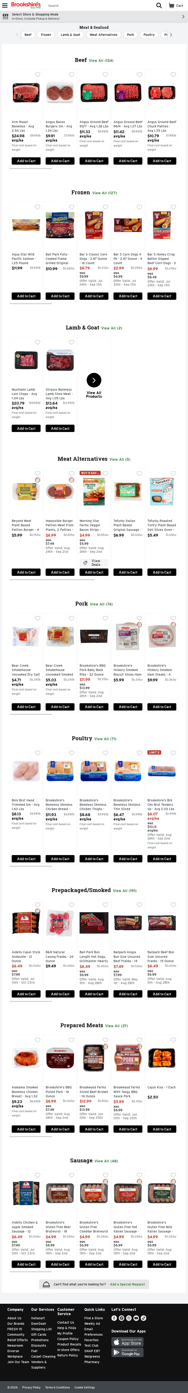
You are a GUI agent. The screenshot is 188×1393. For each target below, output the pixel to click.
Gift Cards (38, 1334)
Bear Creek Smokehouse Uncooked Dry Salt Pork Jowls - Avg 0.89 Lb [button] (26, 670)
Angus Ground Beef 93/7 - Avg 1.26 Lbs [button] (94, 124)
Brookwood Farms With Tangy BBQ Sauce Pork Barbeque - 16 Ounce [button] (127, 1092)
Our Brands (15, 1323)
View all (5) (119, 459)
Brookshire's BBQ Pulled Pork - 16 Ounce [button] (60, 1091)
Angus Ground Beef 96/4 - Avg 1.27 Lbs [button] (127, 124)
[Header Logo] (25, 5)
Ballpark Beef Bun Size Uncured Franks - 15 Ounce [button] (161, 956)
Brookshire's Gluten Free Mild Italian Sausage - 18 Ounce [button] (161, 1227)
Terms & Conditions (57, 1387)
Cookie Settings (85, 1387)
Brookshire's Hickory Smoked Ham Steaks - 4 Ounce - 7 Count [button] (161, 670)
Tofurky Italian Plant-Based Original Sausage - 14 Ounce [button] (127, 525)
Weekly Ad (92, 1323)
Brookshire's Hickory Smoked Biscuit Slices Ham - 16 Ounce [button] (127, 670)
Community (16, 1334)
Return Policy (67, 1355)
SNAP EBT (92, 1351)
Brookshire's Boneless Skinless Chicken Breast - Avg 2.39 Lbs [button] (60, 805)
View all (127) (104, 193)
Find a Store (93, 1318)
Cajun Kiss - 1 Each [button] (161, 1087)
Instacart (38, 1318)
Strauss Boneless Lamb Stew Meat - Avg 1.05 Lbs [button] (60, 394)
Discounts (38, 1345)
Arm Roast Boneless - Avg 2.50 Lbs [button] (26, 126)
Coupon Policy (68, 1339)
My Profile (65, 1333)
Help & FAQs (66, 1328)
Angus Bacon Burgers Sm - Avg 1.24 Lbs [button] (60, 126)
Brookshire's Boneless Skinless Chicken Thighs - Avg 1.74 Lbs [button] (94, 805)
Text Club (91, 1345)
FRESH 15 (14, 1329)
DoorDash (38, 1323)
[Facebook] (114, 1319)
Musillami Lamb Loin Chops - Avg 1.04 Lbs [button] (26, 394)
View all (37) (116, 1026)
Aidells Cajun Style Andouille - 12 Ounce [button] (26, 956)
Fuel (34, 1351)
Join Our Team (18, 1362)
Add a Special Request (127, 1284)
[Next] (170, 34)
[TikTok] (143, 1319)
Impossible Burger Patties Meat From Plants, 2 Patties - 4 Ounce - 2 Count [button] (60, 525)
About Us (14, 1318)
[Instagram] (129, 1319)
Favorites (91, 1340)
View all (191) (125, 891)
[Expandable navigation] (5, 5)
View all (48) (106, 1161)
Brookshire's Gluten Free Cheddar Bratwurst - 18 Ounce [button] (94, 1227)
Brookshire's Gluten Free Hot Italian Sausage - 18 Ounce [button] (127, 1227)
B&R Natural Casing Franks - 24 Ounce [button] (60, 956)
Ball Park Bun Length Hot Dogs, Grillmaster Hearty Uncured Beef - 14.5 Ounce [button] (94, 957)
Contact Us (65, 1322)
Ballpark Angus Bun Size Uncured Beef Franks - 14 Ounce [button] (127, 957)
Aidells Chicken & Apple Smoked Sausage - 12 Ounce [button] (26, 1227)
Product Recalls (69, 1344)
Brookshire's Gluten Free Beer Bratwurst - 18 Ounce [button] (60, 1227)
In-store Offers (68, 1350)
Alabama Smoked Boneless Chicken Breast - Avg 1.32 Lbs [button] (26, 1092)
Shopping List (41, 1329)
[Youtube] (136, 1319)
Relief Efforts (17, 1340)
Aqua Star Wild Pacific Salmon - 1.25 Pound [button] (26, 259)
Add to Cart (26, 161)
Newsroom (15, 1345)
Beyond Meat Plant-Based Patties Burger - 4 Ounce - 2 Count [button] (26, 525)
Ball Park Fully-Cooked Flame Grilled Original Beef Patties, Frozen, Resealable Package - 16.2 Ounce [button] (60, 259)
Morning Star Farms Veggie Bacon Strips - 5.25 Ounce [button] (94, 525)
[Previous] (18, 34)
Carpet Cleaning (43, 1356)
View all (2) (111, 328)
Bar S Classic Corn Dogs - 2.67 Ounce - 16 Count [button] (94, 259)
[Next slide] (174, 119)
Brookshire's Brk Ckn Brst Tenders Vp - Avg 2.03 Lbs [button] (161, 804)
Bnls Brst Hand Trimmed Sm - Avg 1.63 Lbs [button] (26, 804)
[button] (159, 5)
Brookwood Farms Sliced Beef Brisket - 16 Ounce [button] (94, 1091)
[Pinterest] (121, 1319)
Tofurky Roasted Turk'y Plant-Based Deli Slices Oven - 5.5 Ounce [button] (161, 525)
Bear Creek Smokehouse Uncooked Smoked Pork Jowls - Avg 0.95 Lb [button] (60, 670)
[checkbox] (38, 75)
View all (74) (101, 604)
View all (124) (101, 60)
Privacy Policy (31, 1387)
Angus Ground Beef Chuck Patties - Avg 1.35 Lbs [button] (161, 126)
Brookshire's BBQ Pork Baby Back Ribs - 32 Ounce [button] (94, 670)
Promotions (40, 1340)
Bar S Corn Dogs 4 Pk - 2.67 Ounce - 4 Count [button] (127, 259)
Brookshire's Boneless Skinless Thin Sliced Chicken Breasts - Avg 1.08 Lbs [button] (127, 805)
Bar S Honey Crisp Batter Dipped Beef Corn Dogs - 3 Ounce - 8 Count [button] (161, 259)
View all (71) (105, 739)
